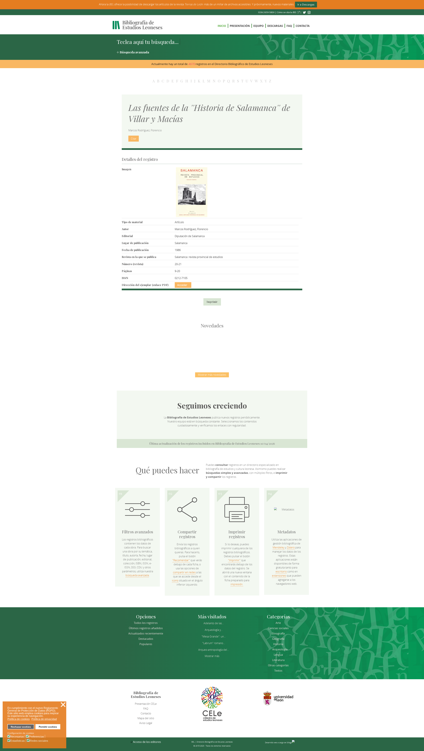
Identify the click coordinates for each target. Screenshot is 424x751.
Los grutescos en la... (177, 347)
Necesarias (17, 736)
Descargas (275, 26)
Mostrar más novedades (212, 374)
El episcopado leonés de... (142, 347)
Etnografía (278, 633)
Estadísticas (17, 741)
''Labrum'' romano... (213, 643)
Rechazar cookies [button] (21, 726)
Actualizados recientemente (145, 633)
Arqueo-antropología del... (213, 650)
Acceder (182, 285)
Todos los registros (146, 623)
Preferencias (36, 736)
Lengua (278, 655)
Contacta (303, 26)
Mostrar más (212, 656)
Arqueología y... (214, 630)
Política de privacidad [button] (44, 719)
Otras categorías (278, 665)
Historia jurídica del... (212, 347)
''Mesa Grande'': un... (214, 636)
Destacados (145, 639)
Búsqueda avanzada (134, 52)
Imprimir (212, 301)
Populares (145, 644)
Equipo (258, 26)
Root (148, 353)
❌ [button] (63, 704)
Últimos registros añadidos (146, 628)
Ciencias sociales (278, 628)
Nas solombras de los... (247, 347)
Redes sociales (39, 741)
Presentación (240, 26)
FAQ (289, 26)
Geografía (278, 639)
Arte (278, 623)
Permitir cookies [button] (48, 726)
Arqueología (280, 649)
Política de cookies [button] (18, 719)
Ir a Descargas (306, 4)
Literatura (278, 660)
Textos (278, 670)
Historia (278, 644)
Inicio (222, 26)
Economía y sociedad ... (282, 347)
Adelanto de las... (214, 623)
